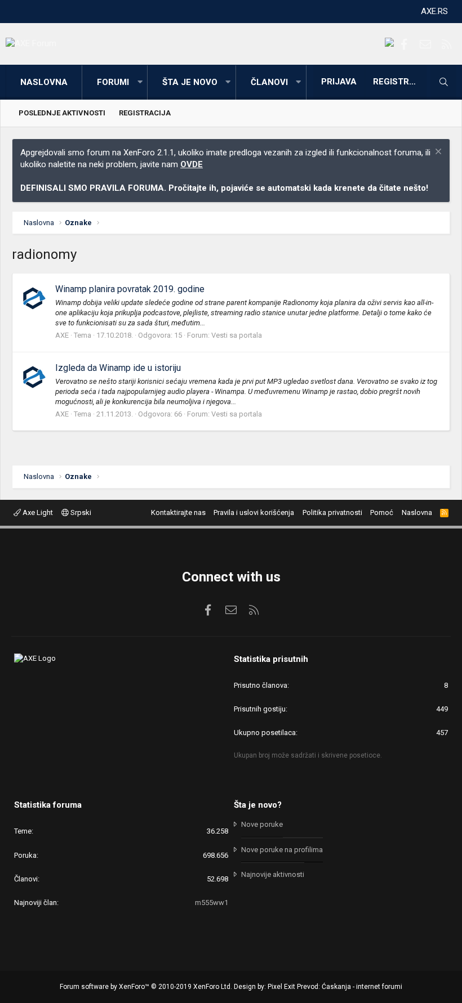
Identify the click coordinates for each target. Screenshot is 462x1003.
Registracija (145, 113)
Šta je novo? (258, 805)
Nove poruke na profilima (282, 849)
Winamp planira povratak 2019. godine (130, 289)
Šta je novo (189, 82)
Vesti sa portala (236, 335)
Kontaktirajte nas (178, 512)
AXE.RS (434, 11)
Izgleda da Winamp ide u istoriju (118, 367)
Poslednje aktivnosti (62, 113)
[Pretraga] (443, 82)
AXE (62, 335)
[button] (139, 82)
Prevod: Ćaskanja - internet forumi (349, 987)
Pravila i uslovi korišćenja (254, 512)
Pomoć (381, 512)
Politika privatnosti (332, 512)
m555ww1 (211, 902)
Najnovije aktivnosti (272, 874)
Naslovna (44, 82)
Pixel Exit (281, 987)
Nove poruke (262, 824)
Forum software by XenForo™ (146, 987)
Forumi (113, 82)
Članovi (269, 82)
